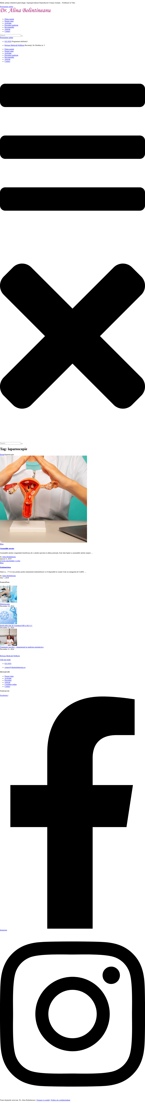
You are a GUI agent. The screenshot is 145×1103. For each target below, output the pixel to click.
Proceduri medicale (11, 25)
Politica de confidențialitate (60, 1100)
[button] (6, 7)
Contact (7, 31)
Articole (7, 29)
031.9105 (8, 41)
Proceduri (8, 680)
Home (2, 454)
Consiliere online (11, 684)
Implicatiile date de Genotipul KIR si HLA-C (16, 626)
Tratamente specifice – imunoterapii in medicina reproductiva (22, 647)
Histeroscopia (5, 604)
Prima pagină (9, 19)
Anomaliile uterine (7, 548)
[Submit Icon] (22, 443)
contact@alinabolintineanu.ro (15, 667)
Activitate (8, 23)
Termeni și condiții (43, 1100)
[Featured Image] (43, 542)
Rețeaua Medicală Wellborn (14, 45)
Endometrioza (5, 567)
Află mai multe (5, 660)
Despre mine (9, 21)
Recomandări (9, 27)
